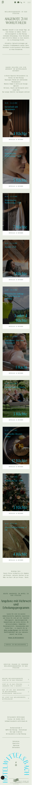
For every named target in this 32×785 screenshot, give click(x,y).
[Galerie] (18, 2)
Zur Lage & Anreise (16, 732)
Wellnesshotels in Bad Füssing (16, 734)
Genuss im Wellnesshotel (16, 637)
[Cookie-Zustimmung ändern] (3, 778)
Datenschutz (16, 747)
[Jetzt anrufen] (21, 2)
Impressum (16, 745)
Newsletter (16, 743)
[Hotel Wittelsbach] (2, 2)
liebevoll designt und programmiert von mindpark (22, 782)
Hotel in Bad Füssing (11, 630)
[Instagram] (16, 765)
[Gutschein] (15, 2)
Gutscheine (16, 741)
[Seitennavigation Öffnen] (29, 2)
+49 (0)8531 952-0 (19, 719)
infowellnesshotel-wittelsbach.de (16, 721)
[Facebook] (16, 762)
